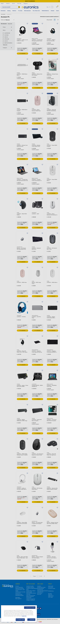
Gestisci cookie (21, 619)
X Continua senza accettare (30, 607)
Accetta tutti (32, 619)
